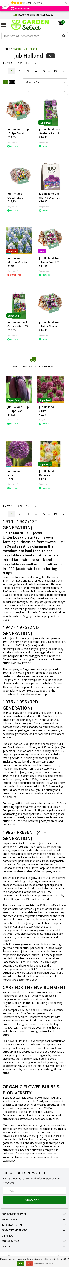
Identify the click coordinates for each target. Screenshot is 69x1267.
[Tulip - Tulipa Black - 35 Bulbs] (19, 389)
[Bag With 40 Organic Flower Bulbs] (50, 176)
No (29, 1263)
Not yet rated (12, 142)
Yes (20, 1263)
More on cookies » (44, 1263)
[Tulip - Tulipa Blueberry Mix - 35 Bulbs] (50, 305)
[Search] (64, 35)
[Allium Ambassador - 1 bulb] (19, 454)
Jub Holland (30, 48)
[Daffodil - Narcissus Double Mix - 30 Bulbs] (50, 454)
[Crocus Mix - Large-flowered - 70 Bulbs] (19, 176)
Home (6, 48)
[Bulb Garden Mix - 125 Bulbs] (19, 305)
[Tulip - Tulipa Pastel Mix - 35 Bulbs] (50, 240)
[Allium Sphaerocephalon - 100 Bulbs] (50, 389)
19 (55, 71)
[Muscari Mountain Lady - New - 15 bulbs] (19, 240)
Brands (17, 48)
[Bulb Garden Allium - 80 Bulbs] (50, 112)
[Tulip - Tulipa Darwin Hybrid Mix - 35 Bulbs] (19, 112)
